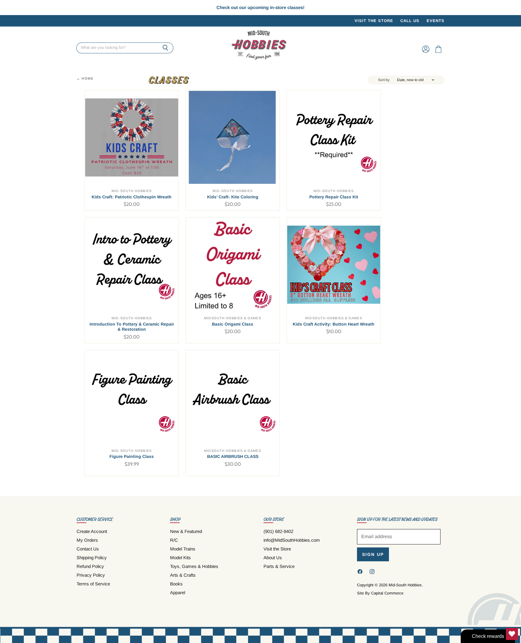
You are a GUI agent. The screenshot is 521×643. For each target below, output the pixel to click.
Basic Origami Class (232, 324)
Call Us (409, 21)
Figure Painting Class (131, 456)
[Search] (165, 48)
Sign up (373, 554)
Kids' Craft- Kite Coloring (232, 196)
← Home (85, 78)
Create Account (92, 531)
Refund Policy (90, 566)
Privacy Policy (91, 575)
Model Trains (182, 548)
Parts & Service (279, 566)
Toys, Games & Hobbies (194, 566)
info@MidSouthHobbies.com (292, 540)
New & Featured (186, 531)
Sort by (384, 80)
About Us (273, 557)
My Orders (87, 540)
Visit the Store (374, 21)
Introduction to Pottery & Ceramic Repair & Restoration (132, 327)
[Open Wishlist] (512, 634)
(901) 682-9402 (278, 531)
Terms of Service (93, 583)
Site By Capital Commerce (380, 593)
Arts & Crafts (183, 575)
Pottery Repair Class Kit (333, 196)
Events (435, 21)
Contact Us (88, 548)
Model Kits (180, 557)
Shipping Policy (92, 557)
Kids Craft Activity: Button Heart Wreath (333, 324)
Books (176, 583)
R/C (174, 540)
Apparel (177, 592)
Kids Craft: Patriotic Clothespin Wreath (132, 196)
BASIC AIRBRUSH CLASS (232, 456)
